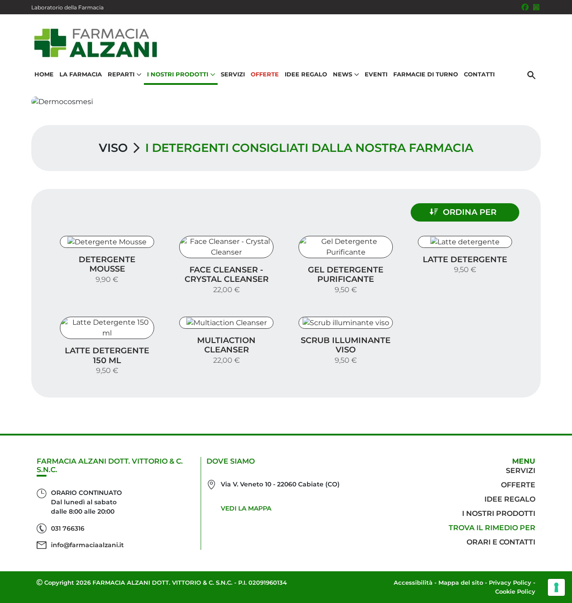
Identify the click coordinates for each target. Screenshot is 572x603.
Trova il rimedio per (492, 527)
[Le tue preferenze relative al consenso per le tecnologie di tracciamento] (556, 587)
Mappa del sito (460, 582)
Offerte (265, 74)
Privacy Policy (510, 582)
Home (44, 74)
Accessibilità (413, 582)
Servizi (233, 74)
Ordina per (469, 212)
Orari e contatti (501, 542)
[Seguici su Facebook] (525, 7)
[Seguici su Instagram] (536, 7)
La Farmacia (80, 74)
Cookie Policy (515, 591)
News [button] (342, 74)
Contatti (479, 74)
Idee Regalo (306, 74)
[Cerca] (531, 75)
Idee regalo (509, 499)
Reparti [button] (121, 74)
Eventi (376, 74)
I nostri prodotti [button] (177, 74)
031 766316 (67, 528)
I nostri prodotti (498, 513)
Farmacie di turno (425, 74)
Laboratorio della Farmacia (67, 7)
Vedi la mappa (246, 508)
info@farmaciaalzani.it (87, 545)
